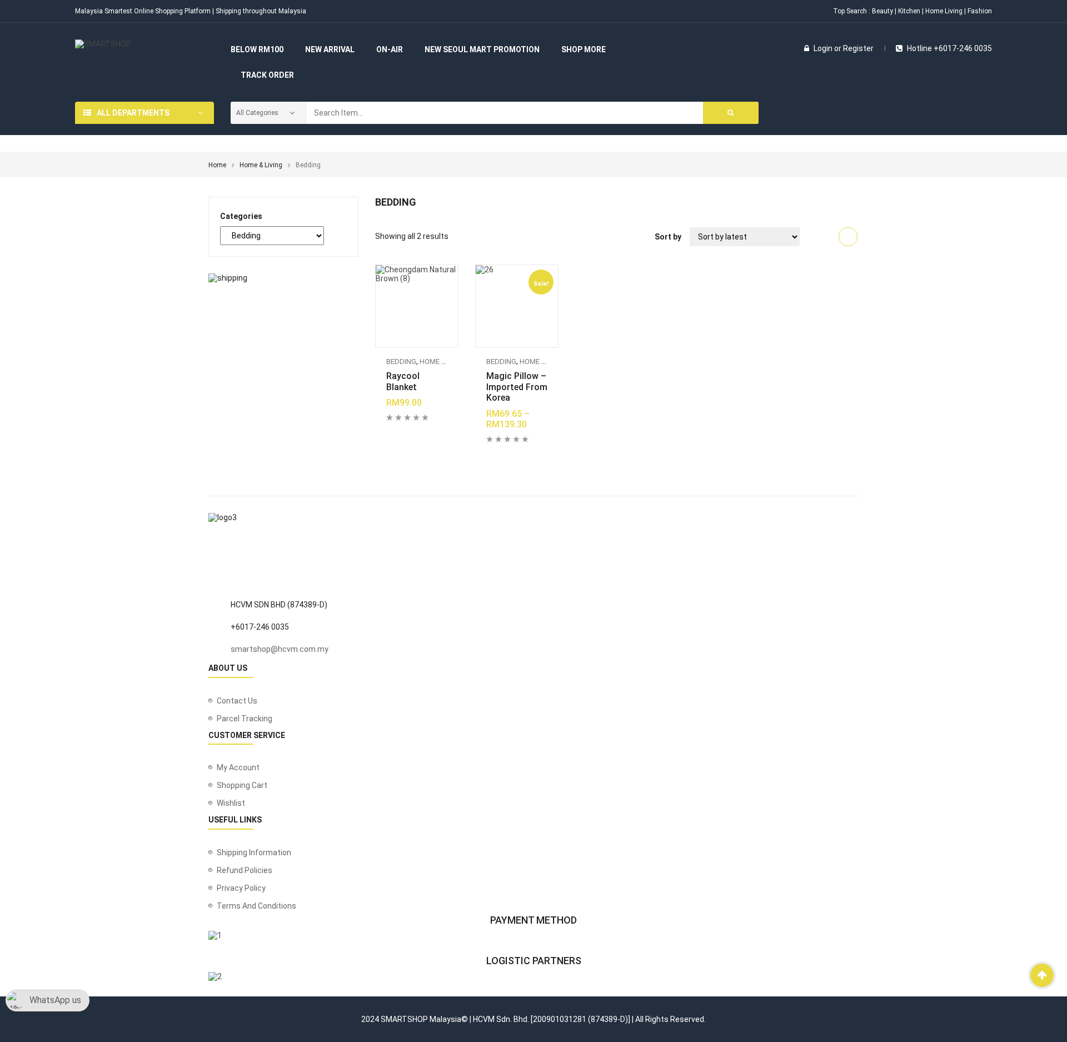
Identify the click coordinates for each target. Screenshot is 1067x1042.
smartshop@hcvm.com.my (279, 649)
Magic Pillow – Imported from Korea (516, 387)
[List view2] (826, 236)
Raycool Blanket (403, 381)
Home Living (944, 11)
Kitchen (909, 11)
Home (217, 165)
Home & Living (261, 165)
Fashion (980, 11)
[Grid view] (848, 236)
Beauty (882, 11)
